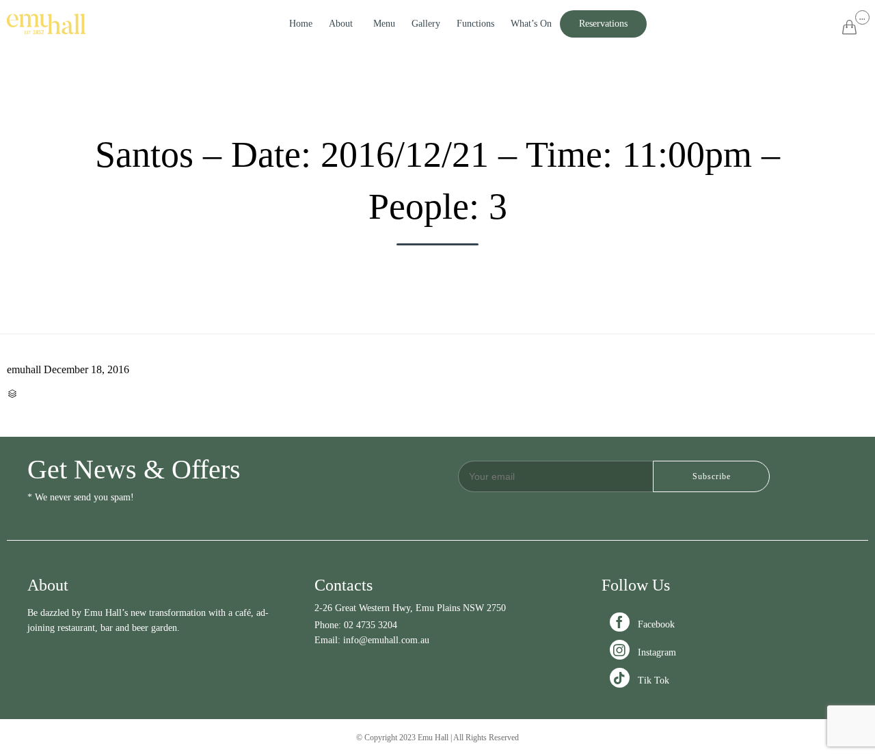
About (341, 23)
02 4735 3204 (370, 625)
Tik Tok (641, 680)
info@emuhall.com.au (386, 640)
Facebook (643, 624)
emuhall (24, 369)
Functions (475, 23)
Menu (384, 23)
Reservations (603, 23)
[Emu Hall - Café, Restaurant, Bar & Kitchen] (46, 24)
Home (300, 23)
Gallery (426, 23)
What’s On (531, 23)
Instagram (644, 652)
